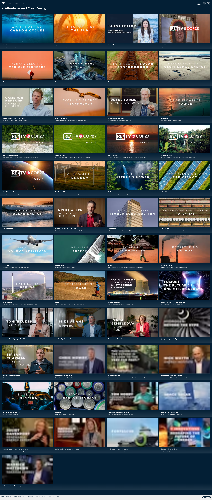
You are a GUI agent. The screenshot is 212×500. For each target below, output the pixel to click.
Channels (10, 3)
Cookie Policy (11, 498)
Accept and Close (206, 497)
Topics (16, 3)
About (22, 3)
